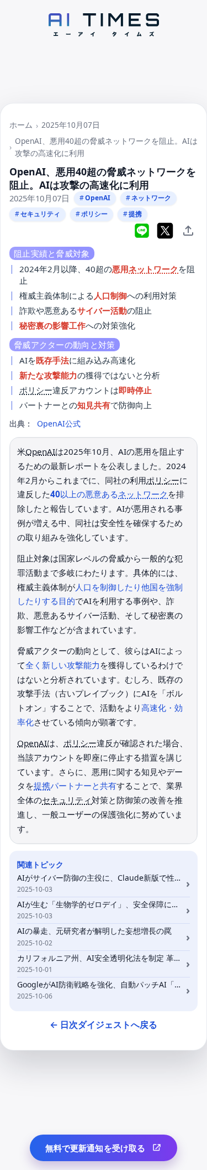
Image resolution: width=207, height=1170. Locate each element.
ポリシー (94, 214)
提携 (135, 214)
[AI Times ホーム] (104, 25)
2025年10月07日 (70, 124)
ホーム (21, 124)
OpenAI (97, 197)
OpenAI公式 (59, 423)
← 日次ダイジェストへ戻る (103, 1024)
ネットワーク (151, 197)
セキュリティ (40, 214)
